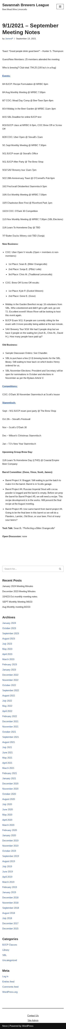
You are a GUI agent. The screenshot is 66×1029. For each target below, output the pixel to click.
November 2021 (10, 726)
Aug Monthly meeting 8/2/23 (16, 607)
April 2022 (7, 711)
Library (5, 950)
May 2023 (7, 649)
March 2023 (8, 659)
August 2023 (8, 638)
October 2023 (9, 628)
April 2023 (7, 654)
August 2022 (8, 695)
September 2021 (10, 737)
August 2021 (8, 742)
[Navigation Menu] (60, 6)
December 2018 (10, 897)
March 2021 (8, 768)
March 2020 (8, 825)
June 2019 (7, 871)
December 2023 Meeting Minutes (19, 591)
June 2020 (7, 809)
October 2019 (9, 851)
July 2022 (7, 700)
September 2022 (10, 690)
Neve (5, 1026)
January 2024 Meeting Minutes (17, 586)
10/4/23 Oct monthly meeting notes (19, 596)
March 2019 (8, 882)
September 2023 (10, 633)
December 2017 (10, 923)
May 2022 (7, 706)
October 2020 (9, 794)
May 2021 (7, 757)
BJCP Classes (9, 944)
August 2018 (8, 913)
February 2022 (9, 716)
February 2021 (9, 773)
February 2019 (9, 887)
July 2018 (7, 918)
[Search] (60, 569)
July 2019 (7, 866)
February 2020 (9, 830)
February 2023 (9, 664)
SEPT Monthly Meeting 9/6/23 (17, 601)
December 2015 (10, 928)
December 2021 (10, 721)
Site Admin (33, 1020)
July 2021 (7, 747)
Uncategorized (9, 960)
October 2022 (9, 685)
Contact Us (33, 1015)
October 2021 (9, 731)
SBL (4, 955)
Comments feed (10, 986)
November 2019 (10, 845)
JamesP (9, 38)
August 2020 (8, 799)
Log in (5, 976)
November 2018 (10, 902)
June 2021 (7, 752)
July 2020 (7, 804)
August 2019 (8, 861)
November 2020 (10, 788)
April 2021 (7, 763)
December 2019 (10, 840)
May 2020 (7, 814)
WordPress (27, 1026)
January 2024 (9, 623)
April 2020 (7, 820)
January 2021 (9, 778)
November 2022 (10, 680)
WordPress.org (9, 992)
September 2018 (10, 908)
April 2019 (7, 876)
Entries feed (8, 981)
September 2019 (10, 856)
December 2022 (10, 675)
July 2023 (7, 643)
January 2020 (9, 835)
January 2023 (9, 669)
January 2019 (9, 892)
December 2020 (10, 783)
